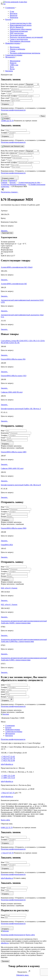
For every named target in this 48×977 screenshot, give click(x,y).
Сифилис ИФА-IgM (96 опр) (12, 392)
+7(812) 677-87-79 (8, 793)
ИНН (3, 692)
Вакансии (13, 15)
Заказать (4, 231)
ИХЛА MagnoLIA (17, 27)
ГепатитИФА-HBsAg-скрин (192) (13, 376)
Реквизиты (14, 17)
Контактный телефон (9, 96)
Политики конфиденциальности (13, 110)
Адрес (4, 93)
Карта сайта (5, 820)
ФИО (3, 685)
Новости (13, 63)
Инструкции (14, 47)
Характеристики (7, 233)
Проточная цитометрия (19, 31)
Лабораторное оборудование (21, 29)
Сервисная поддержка (13, 55)
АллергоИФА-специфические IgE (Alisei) (16, 267)
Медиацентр (10, 57)
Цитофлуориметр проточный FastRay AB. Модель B (21, 485)
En (4, 4)
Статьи (12, 51)
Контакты (13, 13)
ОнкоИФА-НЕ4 (7, 545)
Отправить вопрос (8, 178)
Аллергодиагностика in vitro (20, 23)
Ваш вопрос (6, 100)
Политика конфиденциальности (13, 739)
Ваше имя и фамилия (9, 86)
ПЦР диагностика (17, 33)
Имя (3, 130)
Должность (6, 89)
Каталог (8, 19)
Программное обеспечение (20, 41)
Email (3, 438)
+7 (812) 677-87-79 (8, 758)
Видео (12, 69)
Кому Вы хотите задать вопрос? (13, 84)
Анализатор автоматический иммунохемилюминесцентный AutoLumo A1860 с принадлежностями (24, 659)
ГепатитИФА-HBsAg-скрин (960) (13, 528)
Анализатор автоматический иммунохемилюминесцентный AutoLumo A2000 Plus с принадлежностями (24, 640)
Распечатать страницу (10, 192)
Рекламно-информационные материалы (25, 53)
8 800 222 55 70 (7, 827)
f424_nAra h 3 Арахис (9, 588)
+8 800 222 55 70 (7, 121)
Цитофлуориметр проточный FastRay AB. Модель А (21, 409)
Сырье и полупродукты (19, 39)
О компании (10, 8)
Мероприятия (15, 61)
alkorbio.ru (5, 943)
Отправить (6, 104)
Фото (12, 67)
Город (4, 690)
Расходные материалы (18, 35)
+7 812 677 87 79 (7, 853)
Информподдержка (12, 43)
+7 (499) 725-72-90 (8, 776)
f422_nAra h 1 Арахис (9, 604)
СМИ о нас (14, 65)
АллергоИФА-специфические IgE (14, 284)
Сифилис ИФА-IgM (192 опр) (12, 468)
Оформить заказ (22, 975)
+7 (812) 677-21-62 (8, 756)
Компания (5, 433)
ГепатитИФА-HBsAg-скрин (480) (13, 452)
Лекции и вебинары (17, 49)
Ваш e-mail (5, 98)
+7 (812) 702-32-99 (8, 760)
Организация (6, 91)
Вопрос (4, 440)
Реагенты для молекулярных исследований (26, 37)
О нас (12, 11)
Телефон (5, 133)
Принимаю (5, 961)
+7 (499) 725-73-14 (8, 778)
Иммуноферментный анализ (20, 25)
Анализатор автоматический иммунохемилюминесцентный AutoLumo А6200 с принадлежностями (24, 622)
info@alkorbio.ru (7, 764)
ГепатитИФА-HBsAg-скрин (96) (13, 359)
